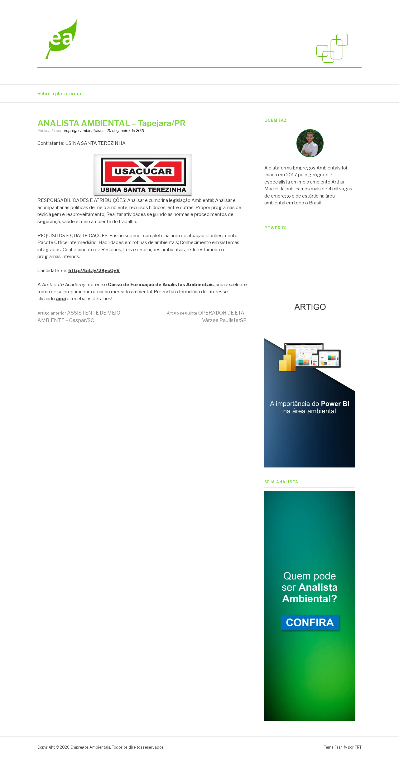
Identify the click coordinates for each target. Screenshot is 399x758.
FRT (358, 747)
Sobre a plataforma (59, 93)
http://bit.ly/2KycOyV (94, 270)
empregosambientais (81, 130)
